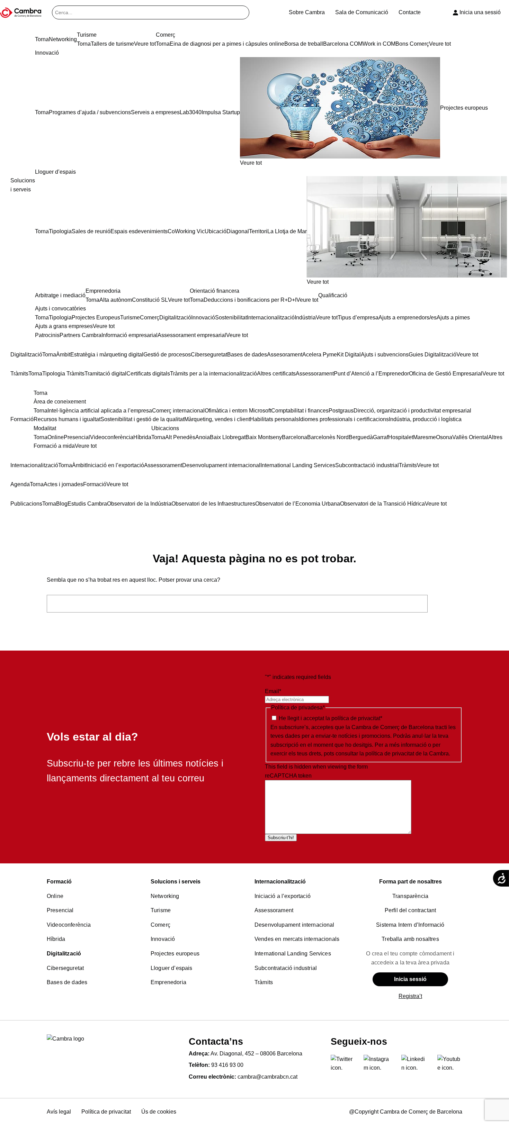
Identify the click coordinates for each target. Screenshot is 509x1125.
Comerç (160, 925)
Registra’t (410, 996)
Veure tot (251, 163)
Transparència (410, 896)
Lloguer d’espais (172, 968)
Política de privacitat (106, 1112)
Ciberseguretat (65, 968)
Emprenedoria (168, 982)
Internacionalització (280, 881)
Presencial (60, 910)
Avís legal (59, 1112)
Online (55, 896)
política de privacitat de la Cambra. (407, 753)
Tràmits (263, 982)
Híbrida (56, 939)
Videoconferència (69, 925)
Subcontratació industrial (285, 968)
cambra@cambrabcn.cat (267, 1077)
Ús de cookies (158, 1112)
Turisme (161, 910)
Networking (165, 896)
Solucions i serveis (175, 881)
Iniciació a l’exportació (282, 896)
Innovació (163, 939)
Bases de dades (67, 982)
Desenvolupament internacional (294, 925)
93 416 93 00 (227, 1065)
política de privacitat (355, 718)
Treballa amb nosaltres (410, 939)
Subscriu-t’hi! (281, 837)
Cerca (446, 603)
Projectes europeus (175, 953)
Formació (59, 881)
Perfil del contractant (410, 910)
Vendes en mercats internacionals (296, 939)
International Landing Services (292, 953)
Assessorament (273, 910)
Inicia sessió (410, 979)
